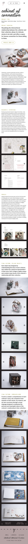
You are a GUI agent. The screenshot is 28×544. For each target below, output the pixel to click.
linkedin (13, 535)
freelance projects (8, 523)
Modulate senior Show (20, 523)
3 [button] (15, 169)
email (7, 535)
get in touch (14, 3)
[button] (24, 3)
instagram (21, 535)
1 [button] (12, 169)
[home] (2, 3)
